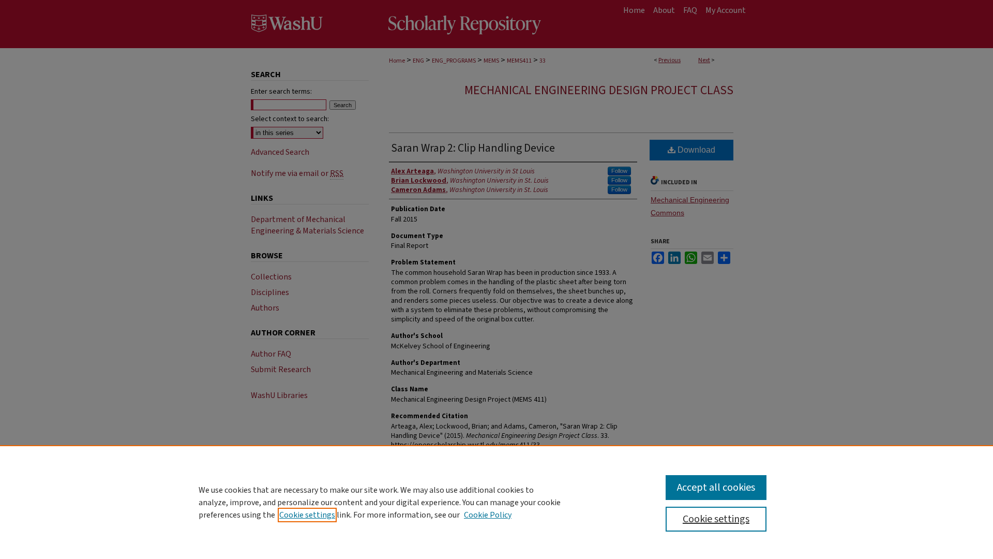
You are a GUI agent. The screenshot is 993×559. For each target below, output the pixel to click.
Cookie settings (307, 515)
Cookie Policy (487, 515)
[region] (496, 502)
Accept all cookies (716, 487)
